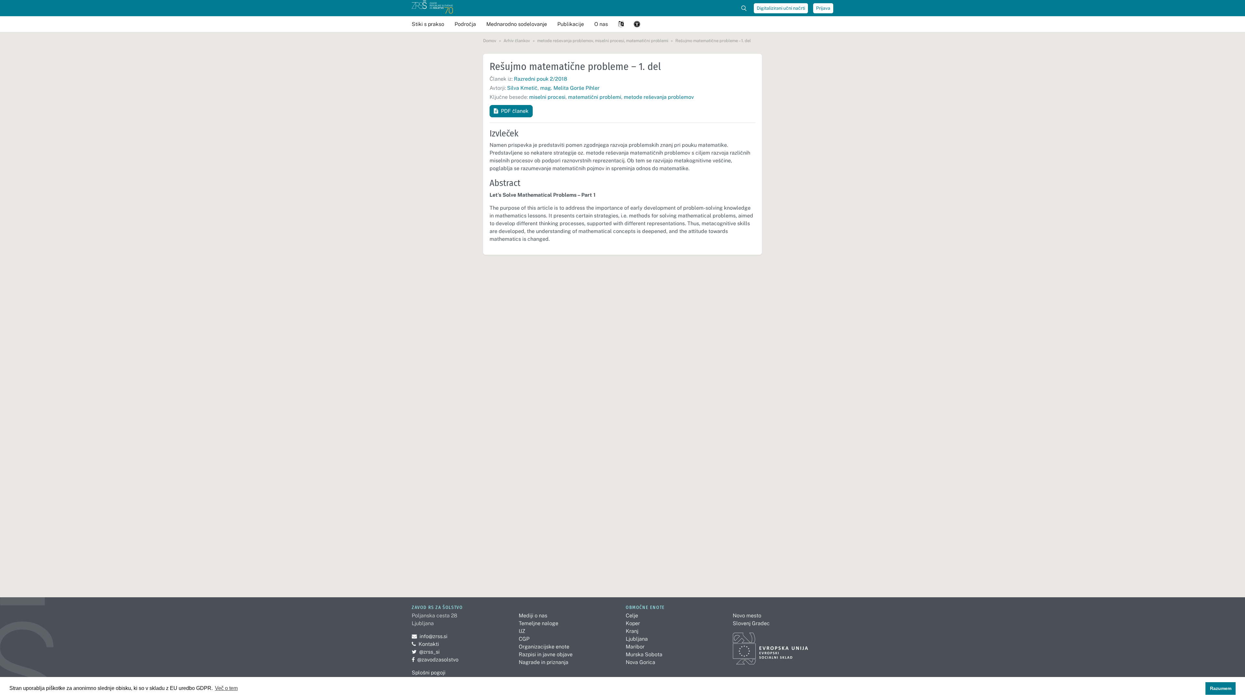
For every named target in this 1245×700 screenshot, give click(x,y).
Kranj (632, 631)
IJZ (522, 631)
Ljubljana (637, 639)
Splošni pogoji (428, 673)
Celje (632, 615)
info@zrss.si (429, 636)
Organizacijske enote (544, 647)
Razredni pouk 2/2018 (540, 79)
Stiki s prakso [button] (428, 24)
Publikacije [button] (570, 24)
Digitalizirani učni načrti (781, 8)
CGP (524, 639)
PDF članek (514, 111)
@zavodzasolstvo (435, 660)
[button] (620, 24)
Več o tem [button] (226, 688)
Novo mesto (747, 615)
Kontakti (429, 644)
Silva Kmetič (522, 88)
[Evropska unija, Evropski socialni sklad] (770, 646)
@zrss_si (426, 652)
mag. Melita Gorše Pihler (569, 88)
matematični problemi (594, 97)
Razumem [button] (1220, 688)
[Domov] (432, 8)
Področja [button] (465, 24)
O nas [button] (601, 24)
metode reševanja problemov (659, 97)
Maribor (635, 647)
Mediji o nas (533, 615)
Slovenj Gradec (751, 623)
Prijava (823, 8)
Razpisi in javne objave (546, 654)
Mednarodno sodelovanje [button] (516, 24)
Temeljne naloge (538, 623)
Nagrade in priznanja (543, 662)
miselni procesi (547, 97)
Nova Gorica (640, 662)
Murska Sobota (644, 654)
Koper (633, 623)
